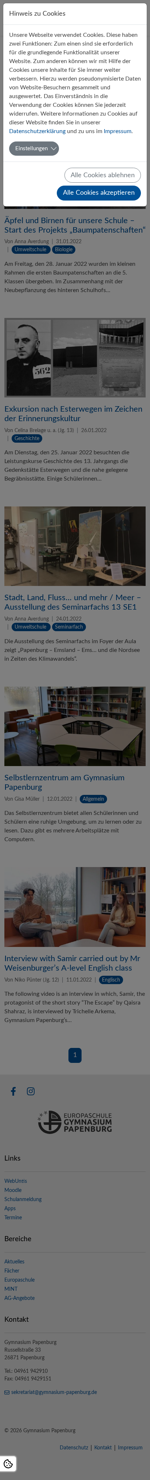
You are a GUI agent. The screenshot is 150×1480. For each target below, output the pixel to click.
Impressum (117, 131)
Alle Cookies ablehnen (103, 175)
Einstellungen (31, 148)
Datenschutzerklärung (37, 131)
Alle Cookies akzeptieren (99, 193)
